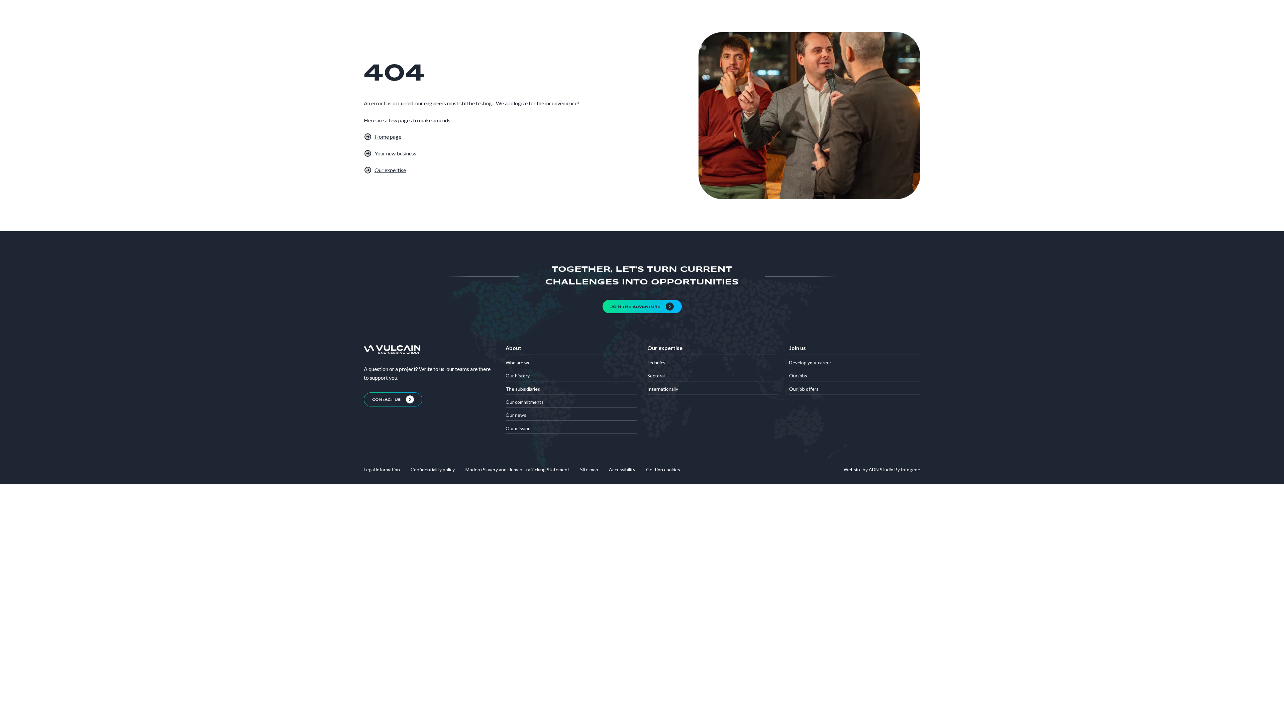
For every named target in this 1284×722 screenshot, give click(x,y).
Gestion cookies (663, 469)
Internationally (662, 389)
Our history (518, 375)
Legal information (382, 469)
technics (656, 362)
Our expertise (390, 170)
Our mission (518, 428)
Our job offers (804, 389)
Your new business (395, 153)
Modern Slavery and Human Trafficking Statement (517, 469)
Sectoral (656, 375)
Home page (387, 136)
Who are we (518, 362)
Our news (516, 415)
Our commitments (525, 402)
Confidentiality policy (433, 469)
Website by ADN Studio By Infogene (882, 469)
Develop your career (810, 362)
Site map (589, 469)
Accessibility (622, 469)
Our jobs (798, 375)
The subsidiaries (523, 389)
